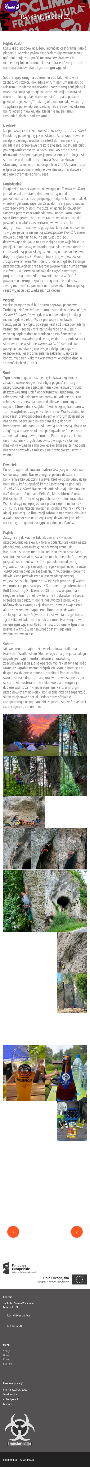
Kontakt (7, 1363)
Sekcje (6, 1351)
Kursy (6, 1359)
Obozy (6, 1355)
